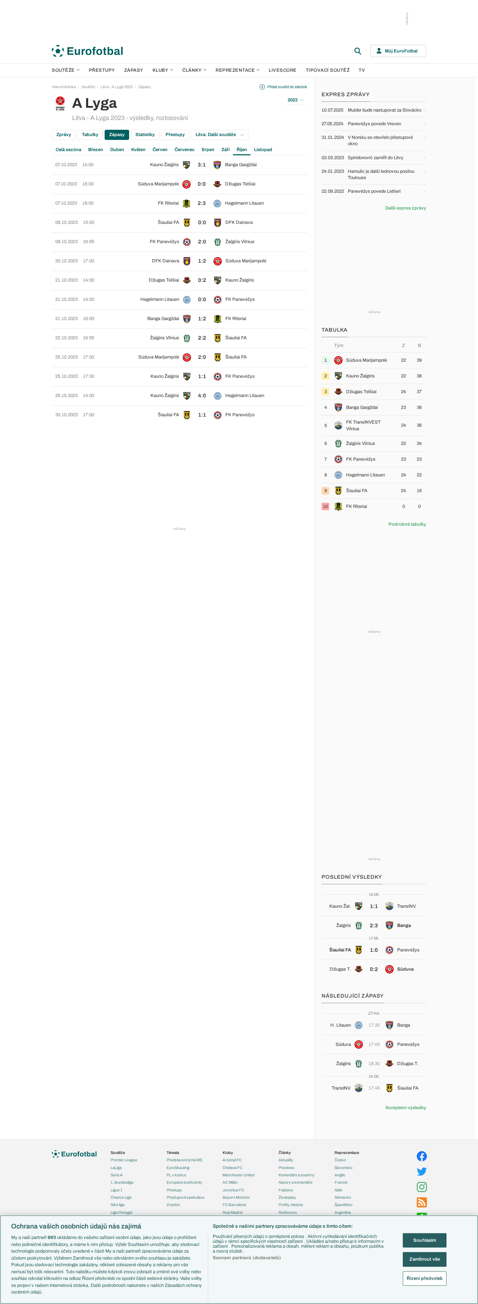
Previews (286, 1167)
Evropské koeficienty (184, 1182)
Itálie (338, 1190)
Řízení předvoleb (425, 1278)
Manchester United (238, 1175)
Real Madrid (232, 1212)
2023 (292, 100)
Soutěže (63, 70)
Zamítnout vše (424, 1259)
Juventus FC (233, 1190)
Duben (117, 149)
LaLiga (116, 1167)
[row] (179, 165)
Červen (160, 149)
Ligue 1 (116, 1190)
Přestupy (102, 70)
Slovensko (343, 1167)
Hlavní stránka (64, 87)
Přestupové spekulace (185, 1197)
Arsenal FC (232, 1160)
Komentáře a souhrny (297, 1175)
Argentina (343, 1212)
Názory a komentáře (295, 1182)
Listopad (263, 149)
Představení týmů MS (184, 1160)
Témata (173, 1152)
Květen (138, 149)
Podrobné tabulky (407, 524)
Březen (95, 149)
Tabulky (90, 134)
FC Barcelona (234, 1205)
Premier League (124, 1160)
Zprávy (63, 134)
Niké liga (118, 1205)
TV (362, 70)
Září (226, 149)
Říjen (242, 149)
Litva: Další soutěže (216, 134)
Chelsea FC (232, 1167)
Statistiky (145, 134)
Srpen (208, 149)
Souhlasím (424, 1240)
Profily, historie (291, 1205)
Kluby (161, 70)
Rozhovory (288, 1212)
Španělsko (343, 1205)
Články (285, 1152)
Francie (341, 1182)
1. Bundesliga (122, 1182)
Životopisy (287, 1197)
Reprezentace (235, 70)
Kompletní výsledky (406, 1107)
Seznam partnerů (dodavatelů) (247, 1257)
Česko (340, 1160)
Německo (343, 1197)
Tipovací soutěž (328, 70)
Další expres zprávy (405, 208)
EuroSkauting (178, 1167)
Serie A (117, 1175)
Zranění (173, 1205)
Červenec (185, 149)
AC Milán (230, 1182)
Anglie (340, 1175)
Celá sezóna (68, 149)
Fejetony (286, 1190)
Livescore (283, 70)
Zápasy (133, 70)
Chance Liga (121, 1197)
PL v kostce (176, 1175)
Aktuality (286, 1160)
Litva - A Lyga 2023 (117, 87)
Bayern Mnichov (236, 1197)
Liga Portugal (121, 1212)
